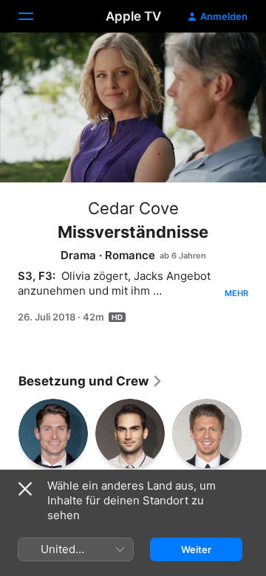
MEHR (236, 293)
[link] (90, 381)
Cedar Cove (133, 208)
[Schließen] (25, 489)
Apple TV (133, 16)
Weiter (196, 549)
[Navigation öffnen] (34, 16)
